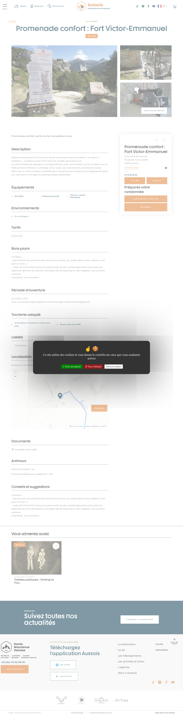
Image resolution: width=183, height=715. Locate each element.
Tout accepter (72, 366)
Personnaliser (113, 366)
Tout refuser (94, 366)
